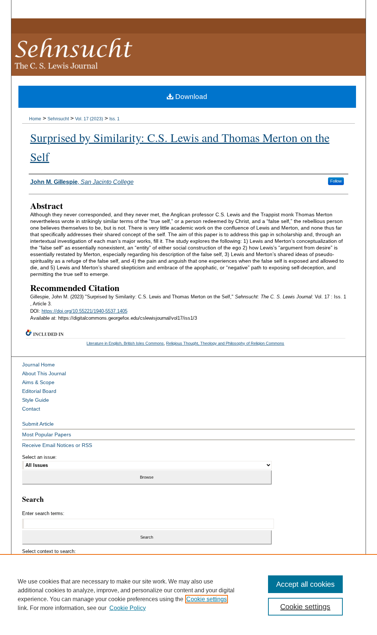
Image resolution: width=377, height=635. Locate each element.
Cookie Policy (127, 608)
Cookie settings (206, 599)
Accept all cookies (305, 584)
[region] (188, 594)
